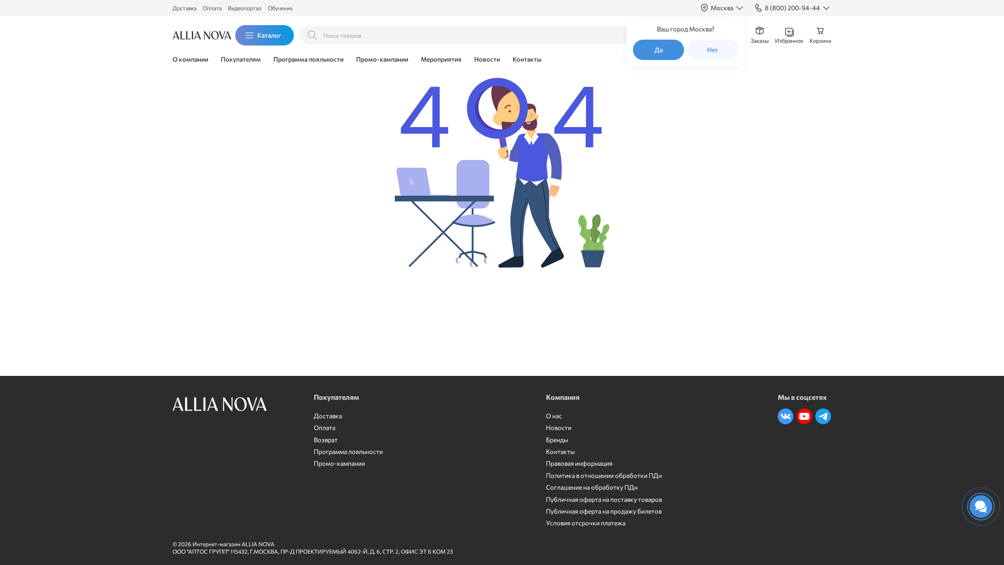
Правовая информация (579, 463)
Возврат (326, 439)
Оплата (212, 8)
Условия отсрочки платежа (586, 523)
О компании (190, 59)
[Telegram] (823, 416)
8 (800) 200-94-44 (792, 7)
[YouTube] (804, 416)
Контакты (527, 59)
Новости (487, 59)
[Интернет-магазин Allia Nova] (196, 35)
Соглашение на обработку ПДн (592, 487)
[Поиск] (312, 35)
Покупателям (241, 59)
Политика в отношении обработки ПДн (604, 475)
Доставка (184, 8)
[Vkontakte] (785, 416)
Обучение (280, 8)
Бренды (557, 439)
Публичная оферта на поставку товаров (604, 499)
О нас (554, 415)
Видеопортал (245, 8)
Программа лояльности (308, 59)
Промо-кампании (382, 59)
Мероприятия (441, 59)
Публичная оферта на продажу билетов (604, 511)
